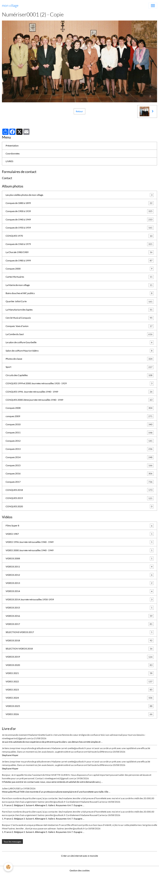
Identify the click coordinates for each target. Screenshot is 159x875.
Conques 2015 (79, 465)
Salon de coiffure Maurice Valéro (79, 350)
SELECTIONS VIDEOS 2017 (79, 632)
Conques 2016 (79, 473)
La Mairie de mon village (79, 285)
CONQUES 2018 (79, 489)
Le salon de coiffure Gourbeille (79, 342)
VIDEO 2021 (79, 673)
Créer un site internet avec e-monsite (79, 855)
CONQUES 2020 (79, 506)
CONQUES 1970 (79, 235)
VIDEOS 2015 (79, 607)
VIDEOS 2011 (79, 566)
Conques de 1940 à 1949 (79, 219)
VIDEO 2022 (79, 681)
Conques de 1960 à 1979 (79, 244)
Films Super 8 (79, 525)
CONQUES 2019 (79, 498)
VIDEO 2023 (79, 689)
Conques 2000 (79, 268)
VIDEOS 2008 (79, 558)
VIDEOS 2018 (79, 640)
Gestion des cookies (80, 870)
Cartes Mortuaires (79, 276)
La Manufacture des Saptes (79, 309)
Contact (7, 178)
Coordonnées (13, 153)
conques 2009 (79, 416)
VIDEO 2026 (79, 714)
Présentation (12, 145)
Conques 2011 (79, 432)
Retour (79, 111)
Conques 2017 (79, 481)
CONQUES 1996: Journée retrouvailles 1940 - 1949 (79, 391)
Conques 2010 (79, 424)
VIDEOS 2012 (79, 574)
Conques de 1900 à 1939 (79, 211)
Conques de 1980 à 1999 (79, 260)
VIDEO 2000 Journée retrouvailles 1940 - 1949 (79, 550)
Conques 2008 (79, 407)
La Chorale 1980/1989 (79, 252)
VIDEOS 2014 (79, 591)
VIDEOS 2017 (79, 624)
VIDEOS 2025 (79, 706)
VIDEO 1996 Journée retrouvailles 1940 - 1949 (79, 542)
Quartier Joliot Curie (79, 301)
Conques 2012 (79, 440)
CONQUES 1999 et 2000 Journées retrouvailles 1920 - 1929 (79, 383)
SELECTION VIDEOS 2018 (79, 648)
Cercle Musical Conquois (79, 317)
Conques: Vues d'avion (79, 326)
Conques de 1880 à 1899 (79, 203)
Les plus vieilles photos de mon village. (79, 194)
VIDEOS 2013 (79, 583)
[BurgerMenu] (153, 6)
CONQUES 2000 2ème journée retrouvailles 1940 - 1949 (79, 399)
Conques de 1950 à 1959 (79, 227)
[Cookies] (8, 867)
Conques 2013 (79, 448)
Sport (79, 366)
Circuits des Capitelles (79, 375)
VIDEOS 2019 (79, 656)
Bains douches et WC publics (79, 293)
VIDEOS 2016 (79, 615)
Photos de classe (79, 358)
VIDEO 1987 (79, 533)
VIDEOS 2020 (79, 665)
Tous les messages (12, 841)
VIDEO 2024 (79, 697)
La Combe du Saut (79, 334)
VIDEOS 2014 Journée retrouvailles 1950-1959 (79, 599)
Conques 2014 (79, 457)
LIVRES (9, 161)
